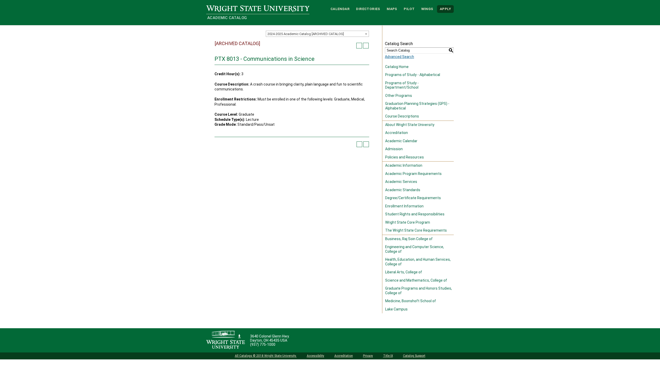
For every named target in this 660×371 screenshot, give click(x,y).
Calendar (340, 9)
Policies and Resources (404, 157)
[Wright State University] (225, 340)
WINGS (427, 9)
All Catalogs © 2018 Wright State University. (266, 356)
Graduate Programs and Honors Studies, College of (418, 290)
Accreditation (396, 133)
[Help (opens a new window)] (366, 45)
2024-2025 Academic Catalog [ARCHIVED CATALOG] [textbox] (305, 34)
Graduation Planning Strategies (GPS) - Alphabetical (417, 106)
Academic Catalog (227, 17)
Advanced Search (399, 57)
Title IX (388, 356)
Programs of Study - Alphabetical (412, 75)
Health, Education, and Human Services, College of (418, 261)
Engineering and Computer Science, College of (414, 249)
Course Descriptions (402, 116)
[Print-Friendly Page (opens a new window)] (359, 45)
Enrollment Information (404, 206)
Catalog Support (414, 356)
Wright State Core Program (407, 222)
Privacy (368, 356)
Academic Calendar (401, 141)
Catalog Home (397, 67)
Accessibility (315, 356)
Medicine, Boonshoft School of (410, 301)
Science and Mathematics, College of (416, 280)
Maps (392, 9)
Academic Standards (402, 190)
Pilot (409, 9)
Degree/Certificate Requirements (413, 198)
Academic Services (401, 182)
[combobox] (317, 34)
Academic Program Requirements (413, 174)
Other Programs (398, 96)
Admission (394, 149)
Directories (368, 9)
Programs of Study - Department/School (402, 85)
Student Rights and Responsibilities (414, 214)
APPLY (445, 9)
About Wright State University (409, 125)
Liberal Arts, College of (403, 272)
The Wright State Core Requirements (416, 230)
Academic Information (403, 165)
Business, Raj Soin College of (409, 239)
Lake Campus (396, 309)
